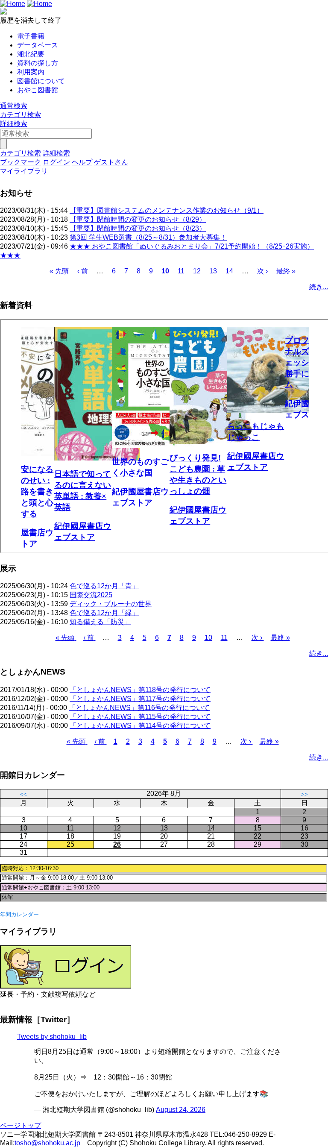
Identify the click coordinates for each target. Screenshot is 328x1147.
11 (181, 271)
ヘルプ (82, 162)
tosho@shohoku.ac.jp (47, 1143)
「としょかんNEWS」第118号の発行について (140, 689)
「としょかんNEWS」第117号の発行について (140, 698)
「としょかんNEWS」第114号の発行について (140, 725)
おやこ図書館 (37, 90)
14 (229, 271)
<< (23, 794)
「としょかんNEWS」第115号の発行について (140, 716)
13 (213, 271)
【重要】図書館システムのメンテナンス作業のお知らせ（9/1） (167, 210)
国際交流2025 (91, 594)
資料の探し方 (37, 63)
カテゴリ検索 (20, 114)
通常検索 (13, 105)
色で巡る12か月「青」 (104, 586)
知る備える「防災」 (100, 621)
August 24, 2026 (180, 1109)
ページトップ (20, 1125)
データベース (37, 45)
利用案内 (30, 72)
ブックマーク (20, 162)
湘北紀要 (30, 54)
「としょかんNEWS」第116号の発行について (139, 707)
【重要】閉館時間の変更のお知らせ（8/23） (138, 228)
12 (197, 271)
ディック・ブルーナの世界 (111, 603)
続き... (318, 286)
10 (165, 271)
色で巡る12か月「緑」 (104, 612)
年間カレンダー (19, 914)
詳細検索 (13, 123)
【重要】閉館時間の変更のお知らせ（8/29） (138, 219)
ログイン (56, 162)
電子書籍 (30, 36)
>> (304, 794)
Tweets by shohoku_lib (52, 1036)
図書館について (41, 81)
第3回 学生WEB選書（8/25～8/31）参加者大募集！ (148, 237)
